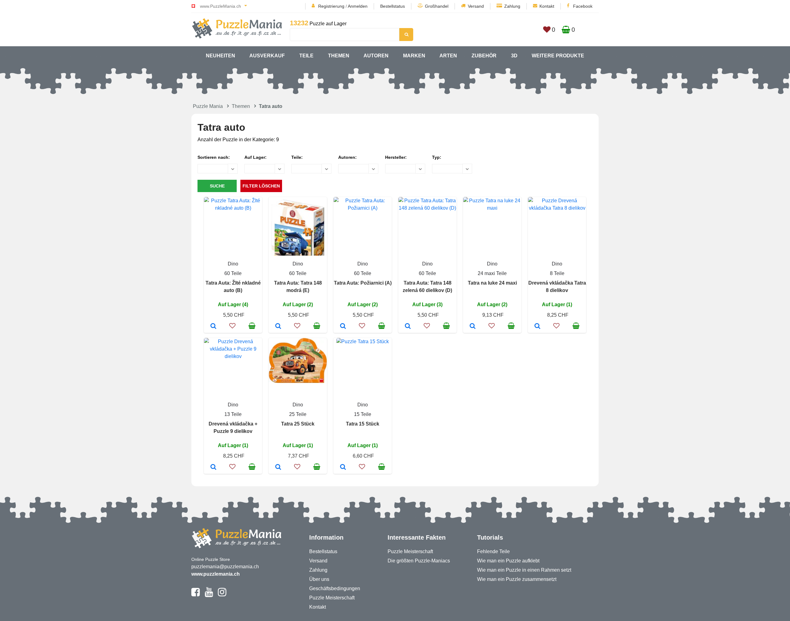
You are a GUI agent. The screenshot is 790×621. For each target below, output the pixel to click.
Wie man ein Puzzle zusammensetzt (516, 579)
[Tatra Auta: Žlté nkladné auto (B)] (213, 327)
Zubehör (484, 55)
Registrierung (331, 6)
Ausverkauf (267, 55)
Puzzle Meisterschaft (332, 597)
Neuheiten (220, 55)
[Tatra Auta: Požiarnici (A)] (343, 327)
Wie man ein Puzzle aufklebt (508, 560)
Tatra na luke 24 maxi (492, 283)
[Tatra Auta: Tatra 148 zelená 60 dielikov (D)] (408, 327)
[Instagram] (222, 594)
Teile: (297, 157)
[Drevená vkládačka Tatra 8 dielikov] (537, 327)
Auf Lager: (255, 157)
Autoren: (347, 157)
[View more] (233, 208)
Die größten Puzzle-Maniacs (419, 560)
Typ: (436, 157)
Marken (414, 55)
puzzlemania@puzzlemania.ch (225, 566)
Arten (448, 55)
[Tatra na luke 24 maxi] (473, 327)
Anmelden (358, 6)
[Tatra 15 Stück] (343, 467)
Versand (476, 6)
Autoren (376, 55)
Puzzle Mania (208, 106)
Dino (233, 263)
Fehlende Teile (493, 551)
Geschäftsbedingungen (334, 588)
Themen (338, 55)
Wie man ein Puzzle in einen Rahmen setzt (524, 570)
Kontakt (546, 6)
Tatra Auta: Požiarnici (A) (363, 283)
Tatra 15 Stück (362, 423)
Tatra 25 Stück (297, 423)
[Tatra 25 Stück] (278, 467)
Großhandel (436, 6)
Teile (306, 55)
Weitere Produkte (558, 55)
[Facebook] (195, 594)
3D (514, 55)
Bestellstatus (392, 6)
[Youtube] (209, 594)
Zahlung (512, 6)
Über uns (319, 579)
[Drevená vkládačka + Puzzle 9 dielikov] (213, 467)
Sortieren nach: (214, 157)
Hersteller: (396, 157)
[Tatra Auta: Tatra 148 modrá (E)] (278, 327)
